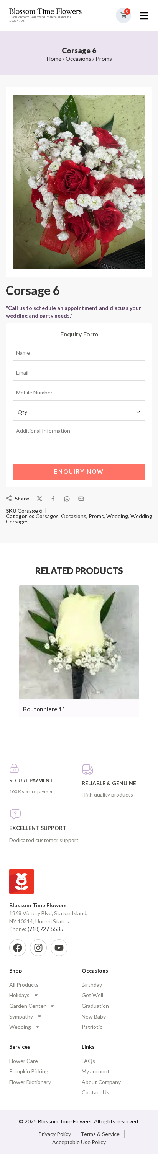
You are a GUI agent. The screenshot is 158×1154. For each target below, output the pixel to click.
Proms (103, 58)
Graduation (95, 1005)
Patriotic (92, 1027)
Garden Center (27, 1005)
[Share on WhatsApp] (67, 499)
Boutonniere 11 (44, 709)
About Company (101, 1082)
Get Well (92, 995)
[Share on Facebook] (53, 499)
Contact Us (95, 1092)
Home (53, 58)
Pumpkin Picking (28, 1071)
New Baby (94, 1016)
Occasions (78, 58)
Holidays (19, 995)
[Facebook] (17, 947)
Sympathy (21, 1016)
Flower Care (23, 1061)
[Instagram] (38, 947)
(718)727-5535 (45, 929)
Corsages (47, 516)
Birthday (92, 984)
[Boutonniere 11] (79, 642)
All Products (24, 984)
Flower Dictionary (30, 1082)
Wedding (117, 516)
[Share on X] (40, 499)
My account (96, 1071)
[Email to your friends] (81, 499)
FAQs (88, 1061)
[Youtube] (59, 947)
